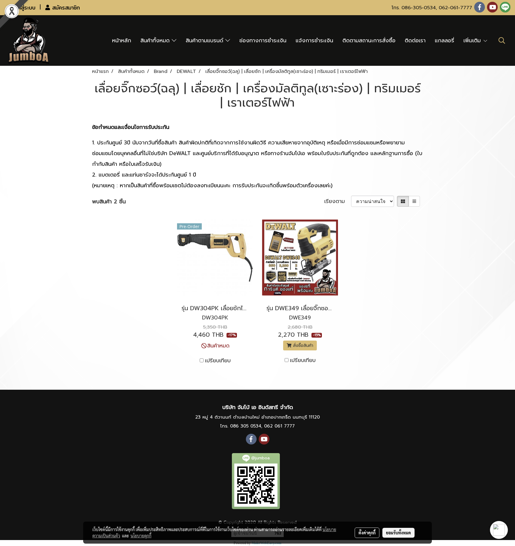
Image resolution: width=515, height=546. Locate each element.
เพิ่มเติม (473, 40)
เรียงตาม (337, 201)
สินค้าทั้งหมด (156, 40)
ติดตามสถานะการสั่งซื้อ (368, 40)
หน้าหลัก (121, 40)
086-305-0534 (418, 7)
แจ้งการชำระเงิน (314, 40)
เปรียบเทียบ (218, 361)
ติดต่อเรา (415, 40)
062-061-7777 (455, 7)
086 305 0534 (245, 426)
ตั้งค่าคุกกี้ (367, 532)
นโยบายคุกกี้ (141, 535)
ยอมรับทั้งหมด (398, 532)
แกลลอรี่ (444, 40)
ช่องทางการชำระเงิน (262, 40)
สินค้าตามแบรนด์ (205, 40)
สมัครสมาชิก (65, 7)
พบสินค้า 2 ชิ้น (109, 202)
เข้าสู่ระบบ (23, 7)
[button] (501, 40)
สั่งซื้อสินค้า (302, 345)
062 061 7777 (279, 426)
